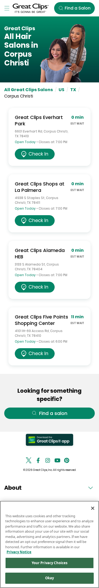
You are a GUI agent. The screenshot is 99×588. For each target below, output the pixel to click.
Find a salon (53, 413)
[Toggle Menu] (7, 8)
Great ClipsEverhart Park (39, 120)
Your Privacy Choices (50, 562)
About (13, 488)
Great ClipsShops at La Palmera (39, 186)
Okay (49, 578)
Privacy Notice (19, 552)
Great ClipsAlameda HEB (40, 253)
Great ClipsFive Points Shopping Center (41, 319)
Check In (38, 154)
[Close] (92, 508)
